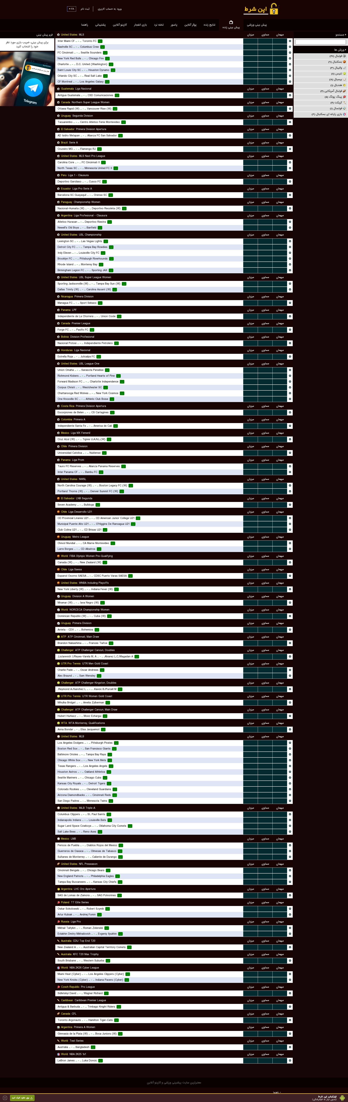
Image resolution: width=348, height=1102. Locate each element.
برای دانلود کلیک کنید (20, 1097)
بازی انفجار (140, 25)
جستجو (340, 35)
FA (72, 9)
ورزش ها (339, 50)
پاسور (174, 25)
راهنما (84, 25)
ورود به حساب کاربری (110, 9)
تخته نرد (159, 25)
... (250, 41)
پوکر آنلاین (190, 25)
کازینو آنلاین (120, 25)
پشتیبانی (100, 25)
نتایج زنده (209, 25)
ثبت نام (85, 9)
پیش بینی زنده (231, 27)
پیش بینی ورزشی (257, 25)
